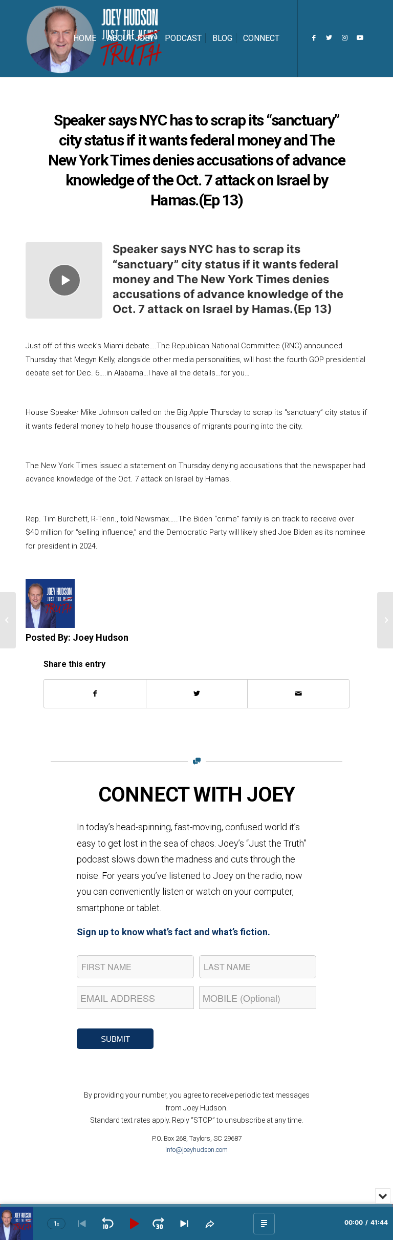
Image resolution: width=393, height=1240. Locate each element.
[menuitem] (84, 38)
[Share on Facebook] (95, 694)
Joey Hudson (100, 637)
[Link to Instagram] (344, 38)
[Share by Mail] (298, 694)
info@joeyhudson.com (196, 1149)
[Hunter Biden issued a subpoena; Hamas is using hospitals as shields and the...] (8, 620)
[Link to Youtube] (359, 38)
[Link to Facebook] (313, 38)
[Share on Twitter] (197, 694)
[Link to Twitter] (329, 38)
